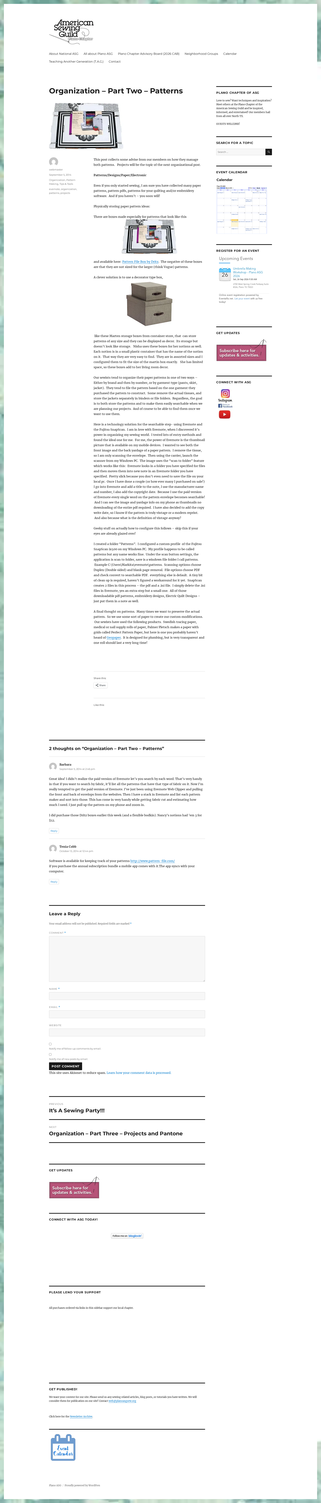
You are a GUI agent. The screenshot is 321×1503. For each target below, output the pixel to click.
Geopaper (114, 637)
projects (65, 192)
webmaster (56, 169)
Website (55, 1025)
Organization (57, 179)
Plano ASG (55, 1485)
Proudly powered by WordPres (82, 1485)
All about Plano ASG (98, 54)
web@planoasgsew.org (122, 1401)
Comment (57, 932)
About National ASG (63, 54)
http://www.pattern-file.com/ (152, 861)
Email (54, 1007)
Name (54, 988)
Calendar (230, 54)
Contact (115, 61)
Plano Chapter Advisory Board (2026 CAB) (148, 54)
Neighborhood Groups (201, 54)
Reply (54, 830)
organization (69, 189)
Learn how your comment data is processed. (139, 1073)
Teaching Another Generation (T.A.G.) (76, 61)
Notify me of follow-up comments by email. (75, 1048)
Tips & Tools (66, 183)
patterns (54, 192)
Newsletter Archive (81, 1416)
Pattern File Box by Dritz (140, 261)
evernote (54, 189)
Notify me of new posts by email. (68, 1059)
